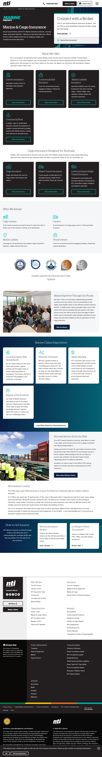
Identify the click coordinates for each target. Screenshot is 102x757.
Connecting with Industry (75, 615)
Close (98, 748)
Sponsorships (35, 602)
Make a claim (69, 4)
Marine (33, 655)
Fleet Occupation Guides (75, 668)
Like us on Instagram (10, 594)
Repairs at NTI (36, 621)
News (33, 687)
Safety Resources (73, 628)
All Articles (34, 684)
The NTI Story (36, 586)
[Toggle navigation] (97, 4)
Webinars (34, 697)
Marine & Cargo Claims (39, 615)
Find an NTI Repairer (38, 625)
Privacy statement (19, 753)
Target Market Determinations (24, 707)
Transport (34, 648)
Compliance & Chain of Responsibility (80, 634)
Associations (71, 612)
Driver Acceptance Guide (75, 652)
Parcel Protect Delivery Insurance (78, 595)
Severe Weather (72, 631)
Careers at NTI (36, 589)
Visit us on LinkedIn (19, 594)
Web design (88, 708)
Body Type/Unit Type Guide (76, 664)
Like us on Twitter (13, 594)
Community (35, 595)
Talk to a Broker (61, 327)
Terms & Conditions (42, 707)
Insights (34, 691)
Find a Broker (62, 34)
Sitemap (6, 710)
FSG (12, 710)
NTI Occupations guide (75, 655)
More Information (18, 102)
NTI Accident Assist (38, 618)
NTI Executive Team (38, 592)
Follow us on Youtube (16, 594)
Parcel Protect (36, 658)
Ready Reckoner (72, 658)
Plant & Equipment (37, 652)
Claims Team (35, 612)
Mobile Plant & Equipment (76, 589)
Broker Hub (87, 4)
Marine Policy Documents (69, 40)
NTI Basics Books (73, 674)
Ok (6, 753)
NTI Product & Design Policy (70, 707)
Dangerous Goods (73, 618)
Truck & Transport (73, 586)
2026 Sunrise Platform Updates (78, 661)
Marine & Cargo (72, 592)
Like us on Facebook (7, 594)
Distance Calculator (73, 648)
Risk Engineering (72, 625)
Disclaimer (55, 707)
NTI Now (12, 604)
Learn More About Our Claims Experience (51, 425)
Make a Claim (13, 609)
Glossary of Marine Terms (76, 671)
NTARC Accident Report (75, 621)
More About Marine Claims (65, 475)
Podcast (34, 694)
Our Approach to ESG (38, 598)
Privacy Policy (7, 707)
